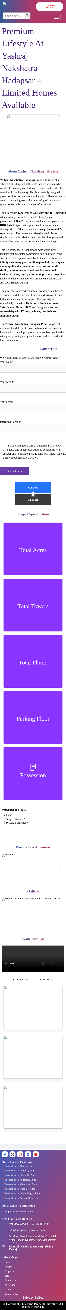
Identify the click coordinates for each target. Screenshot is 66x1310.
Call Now (33, 487)
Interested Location (10, 421)
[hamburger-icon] (57, 17)
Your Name (6, 361)
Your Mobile (7, 381)
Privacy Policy (33, 1297)
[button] (6, 867)
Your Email (6, 401)
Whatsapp (33, 499)
